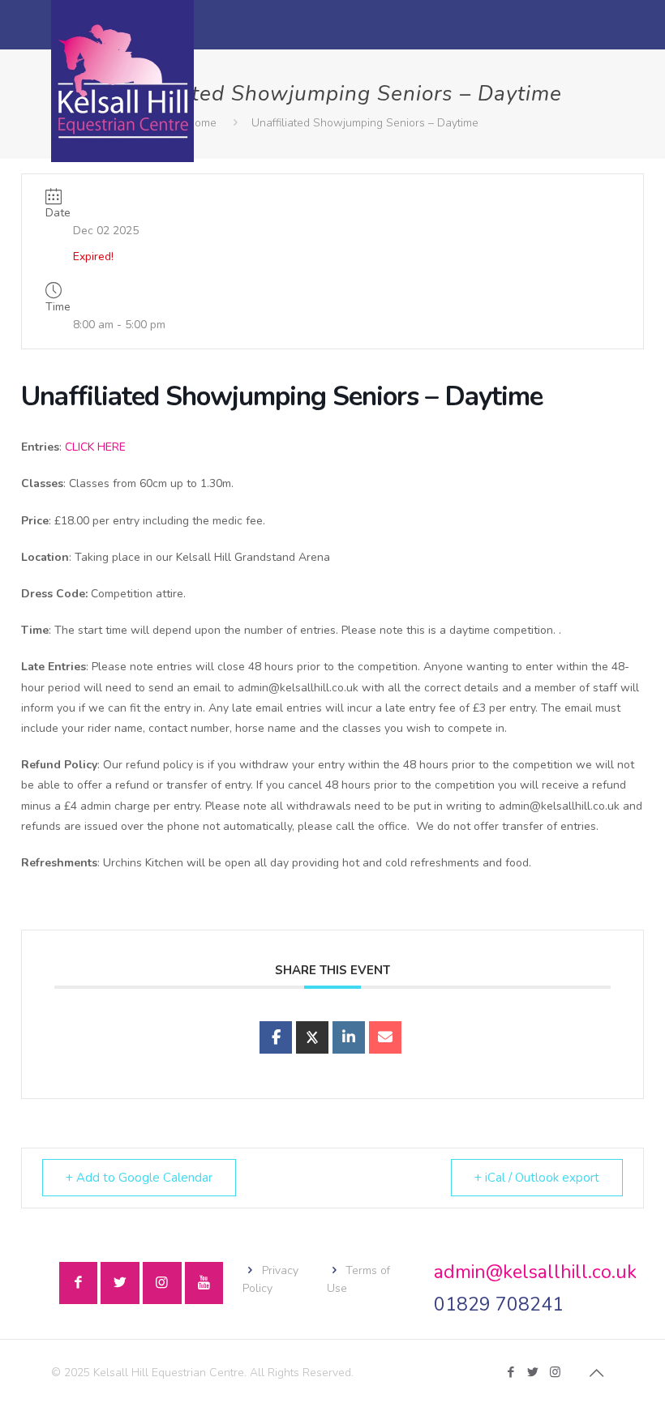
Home (202, 122)
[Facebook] (511, 1372)
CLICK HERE (95, 447)
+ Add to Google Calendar (139, 1178)
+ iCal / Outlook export (536, 1178)
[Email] (385, 1037)
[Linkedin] (348, 1037)
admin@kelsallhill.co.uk (535, 1272)
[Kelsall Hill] (122, 81)
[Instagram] (555, 1372)
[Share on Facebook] (276, 1037)
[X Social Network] (312, 1037)
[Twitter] (533, 1372)
